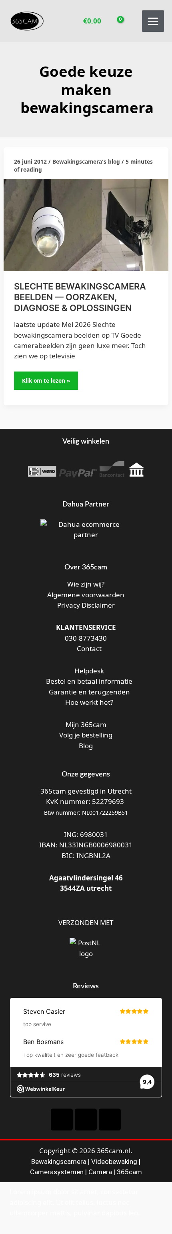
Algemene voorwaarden (85, 594)
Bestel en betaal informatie (89, 681)
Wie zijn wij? (85, 584)
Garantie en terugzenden (89, 691)
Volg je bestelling (85, 734)
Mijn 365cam (86, 724)
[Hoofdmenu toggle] (153, 21)
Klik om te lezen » (49, 378)
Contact (88, 648)
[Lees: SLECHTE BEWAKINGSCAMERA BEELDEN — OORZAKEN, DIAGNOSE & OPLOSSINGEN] (86, 224)
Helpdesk (88, 670)
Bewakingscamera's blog (86, 161)
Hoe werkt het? (89, 702)
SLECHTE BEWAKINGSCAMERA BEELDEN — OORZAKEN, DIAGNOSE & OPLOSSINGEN (80, 297)
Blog (86, 745)
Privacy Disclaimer (86, 605)
